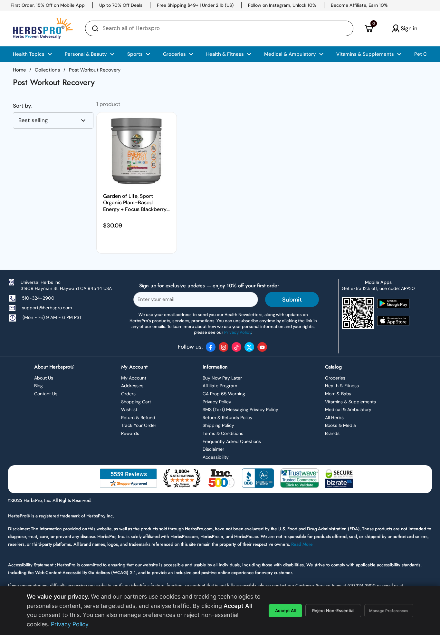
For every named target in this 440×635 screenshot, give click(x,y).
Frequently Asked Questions (232, 441)
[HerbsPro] (43, 28)
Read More (302, 544)
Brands (332, 433)
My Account (133, 378)
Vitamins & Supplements (350, 402)
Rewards (130, 433)
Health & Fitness (342, 386)
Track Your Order (138, 425)
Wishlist (129, 409)
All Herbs (334, 417)
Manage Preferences (388, 610)
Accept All (285, 610)
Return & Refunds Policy (228, 417)
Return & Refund (138, 417)
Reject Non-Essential (333, 610)
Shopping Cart (136, 402)
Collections (47, 70)
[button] (368, 28)
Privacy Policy (217, 402)
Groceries (335, 378)
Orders (128, 394)
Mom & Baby (338, 394)
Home (19, 70)
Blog (38, 386)
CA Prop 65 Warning (224, 394)
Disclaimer (213, 449)
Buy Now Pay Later (222, 378)
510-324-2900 (38, 298)
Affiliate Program (220, 386)
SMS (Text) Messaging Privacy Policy (240, 409)
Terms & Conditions (223, 433)
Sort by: (23, 106)
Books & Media (340, 425)
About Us (43, 378)
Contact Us (45, 394)
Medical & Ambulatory (348, 409)
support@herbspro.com (47, 308)
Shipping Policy (218, 425)
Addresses (132, 386)
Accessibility (216, 457)
